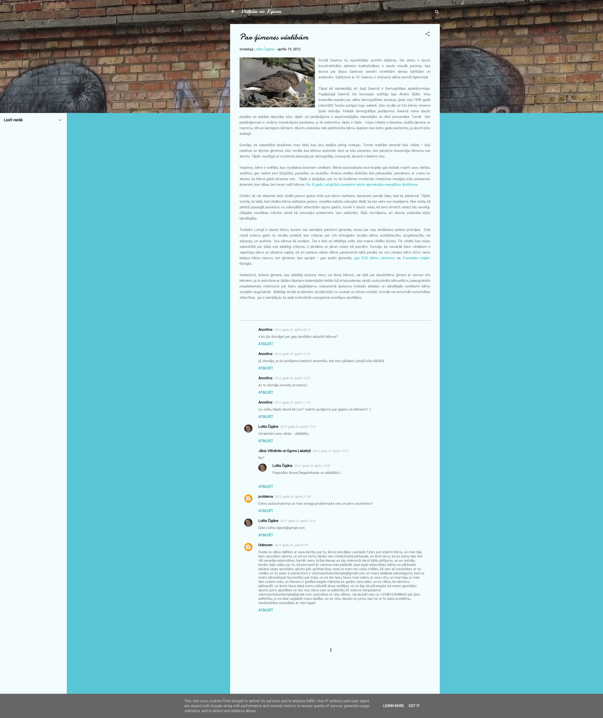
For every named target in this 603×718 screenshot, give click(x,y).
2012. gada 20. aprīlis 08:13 (292, 329)
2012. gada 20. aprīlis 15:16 (292, 354)
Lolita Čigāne (268, 426)
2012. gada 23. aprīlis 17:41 (298, 426)
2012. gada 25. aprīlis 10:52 (312, 466)
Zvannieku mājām (416, 258)
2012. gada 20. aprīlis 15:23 (292, 378)
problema (265, 496)
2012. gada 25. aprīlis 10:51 (298, 521)
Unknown (265, 545)
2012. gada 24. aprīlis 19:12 (331, 451)
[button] (427, 34)
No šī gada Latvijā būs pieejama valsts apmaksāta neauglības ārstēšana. (362, 184)
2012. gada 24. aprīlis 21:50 (293, 496)
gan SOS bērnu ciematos (374, 258)
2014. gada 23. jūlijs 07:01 (291, 545)
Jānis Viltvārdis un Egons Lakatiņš (284, 451)
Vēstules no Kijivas (261, 11)
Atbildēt (265, 344)
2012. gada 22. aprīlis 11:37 (292, 402)
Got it (414, 706)
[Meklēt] (437, 13)
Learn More (393, 706)
